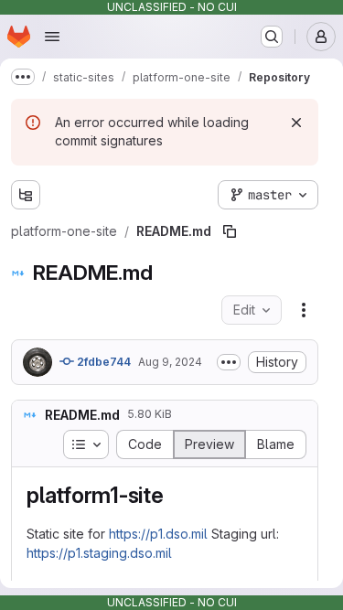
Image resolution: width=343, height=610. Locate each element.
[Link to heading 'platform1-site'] (176, 495)
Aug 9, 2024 (170, 362)
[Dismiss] (296, 123)
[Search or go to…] (272, 37)
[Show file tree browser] (25, 194)
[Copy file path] (229, 231)
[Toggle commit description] (229, 362)
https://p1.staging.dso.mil (99, 553)
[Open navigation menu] (52, 36)
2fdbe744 (102, 362)
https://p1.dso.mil (158, 533)
